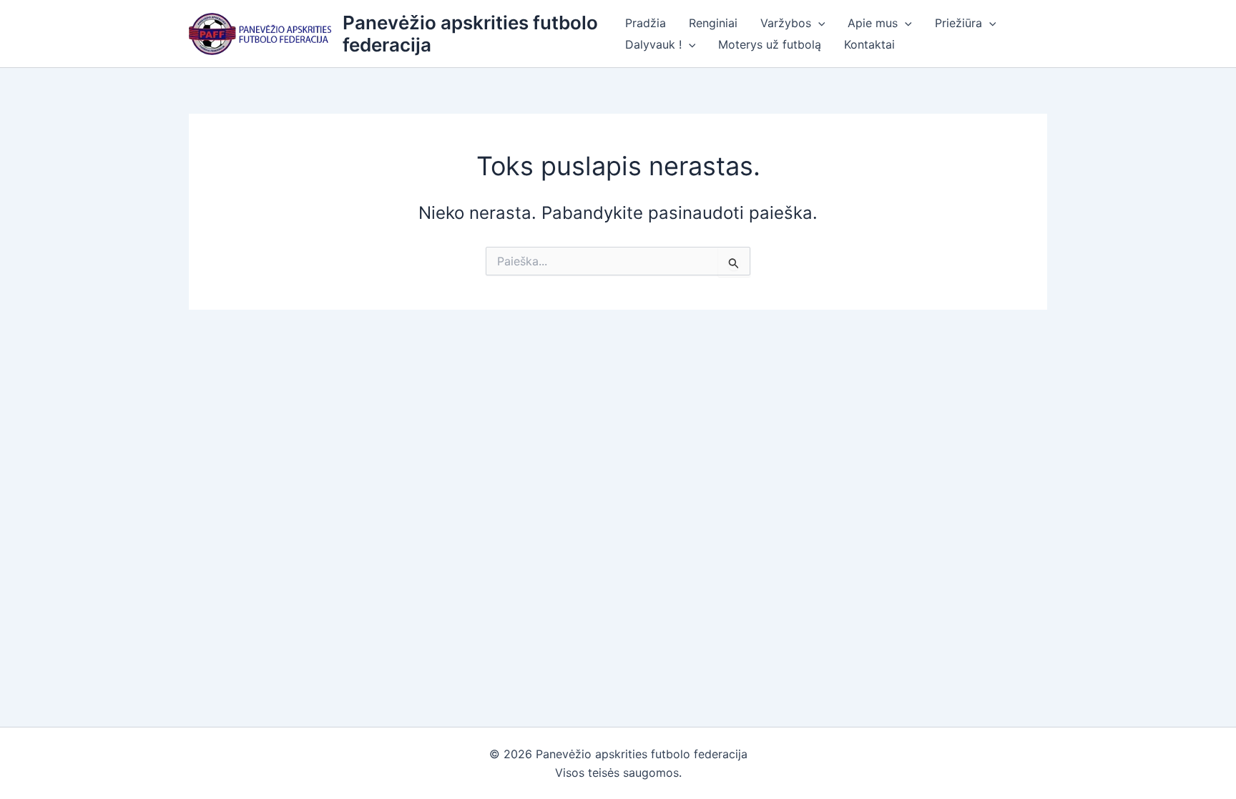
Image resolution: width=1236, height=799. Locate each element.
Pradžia (645, 23)
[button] (818, 23)
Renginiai (713, 23)
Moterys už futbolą (769, 44)
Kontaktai (869, 44)
